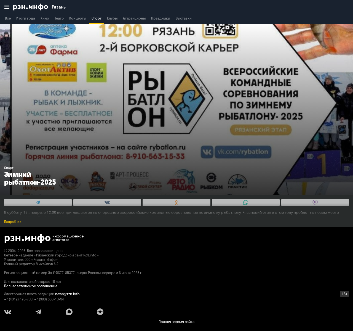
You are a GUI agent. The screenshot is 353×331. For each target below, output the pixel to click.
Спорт (96, 18)
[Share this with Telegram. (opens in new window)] (38, 202)
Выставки (184, 18)
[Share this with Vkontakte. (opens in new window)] (107, 202)
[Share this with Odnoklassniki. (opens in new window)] (176, 202)
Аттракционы (134, 18)
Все (8, 18)
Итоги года (25, 18)
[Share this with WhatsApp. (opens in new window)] (246, 202)
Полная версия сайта (176, 321)
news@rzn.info (67, 294)
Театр (59, 18)
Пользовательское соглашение (30, 286)
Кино (45, 18)
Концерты (77, 18)
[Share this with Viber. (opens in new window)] (315, 202)
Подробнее (13, 222)
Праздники (160, 18)
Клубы (112, 18)
